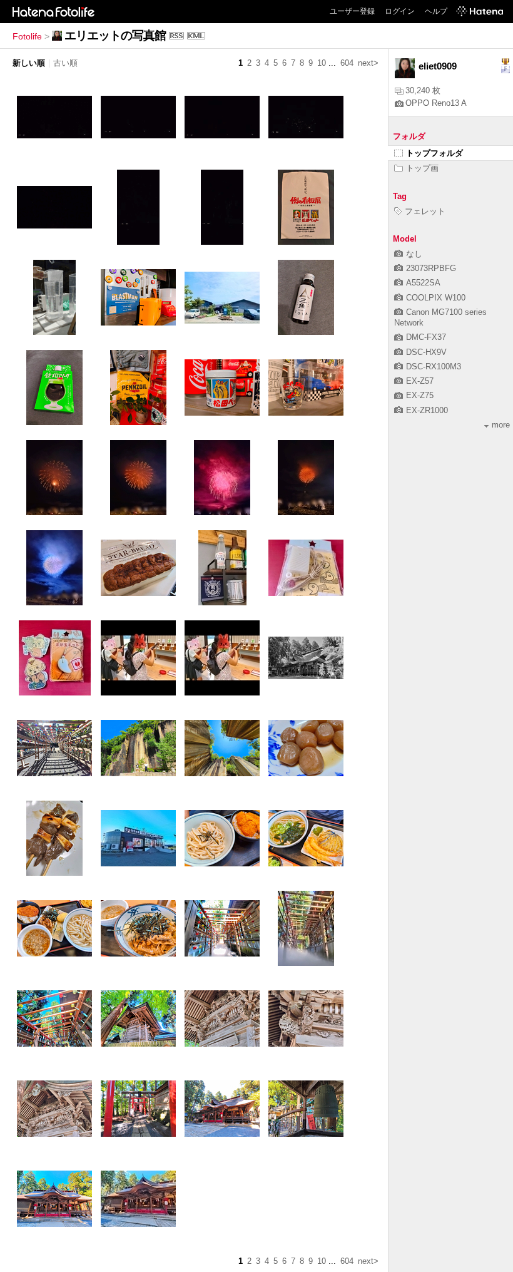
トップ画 (422, 168)
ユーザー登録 (352, 11)
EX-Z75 (420, 395)
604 (346, 63)
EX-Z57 (420, 381)
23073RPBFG (431, 268)
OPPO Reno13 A (436, 103)
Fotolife (27, 36)
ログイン (400, 11)
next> (368, 63)
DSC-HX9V (426, 352)
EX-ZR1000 (427, 410)
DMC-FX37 (426, 337)
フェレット (425, 211)
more (501, 424)
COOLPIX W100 (435, 297)
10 (321, 63)
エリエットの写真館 (115, 35)
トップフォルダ (434, 153)
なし (414, 254)
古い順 (65, 63)
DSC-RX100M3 (433, 366)
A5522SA (423, 282)
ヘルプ (436, 11)
